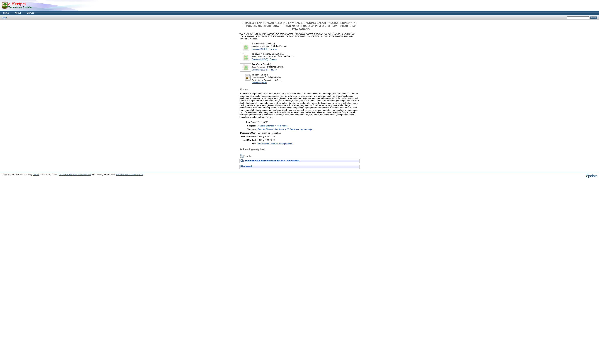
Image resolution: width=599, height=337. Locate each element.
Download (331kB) (260, 49)
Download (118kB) (260, 59)
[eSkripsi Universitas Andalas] (17, 10)
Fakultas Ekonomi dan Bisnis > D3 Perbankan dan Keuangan (285, 129)
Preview (273, 49)
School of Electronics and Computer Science (75, 175)
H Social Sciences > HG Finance (272, 126)
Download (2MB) (259, 82)
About (18, 13)
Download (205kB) (260, 70)
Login (4, 18)
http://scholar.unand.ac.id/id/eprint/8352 (275, 144)
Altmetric (248, 166)
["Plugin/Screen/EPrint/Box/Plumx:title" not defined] (271, 160)
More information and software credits (129, 175)
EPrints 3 (36, 175)
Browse (30, 13)
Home (6, 13)
